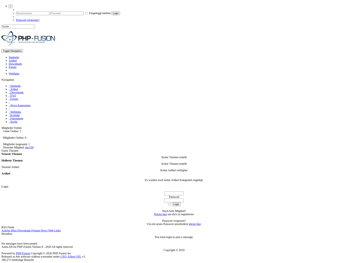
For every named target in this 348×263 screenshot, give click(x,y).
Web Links (54, 230)
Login (116, 13)
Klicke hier (160, 214)
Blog (13, 230)
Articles (5, 230)
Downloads (24, 230)
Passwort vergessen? (28, 20)
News (43, 230)
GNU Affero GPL (70, 256)
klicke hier (195, 224)
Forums (35, 230)
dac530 (29, 147)
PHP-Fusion (23, 253)
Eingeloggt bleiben (99, 13)
